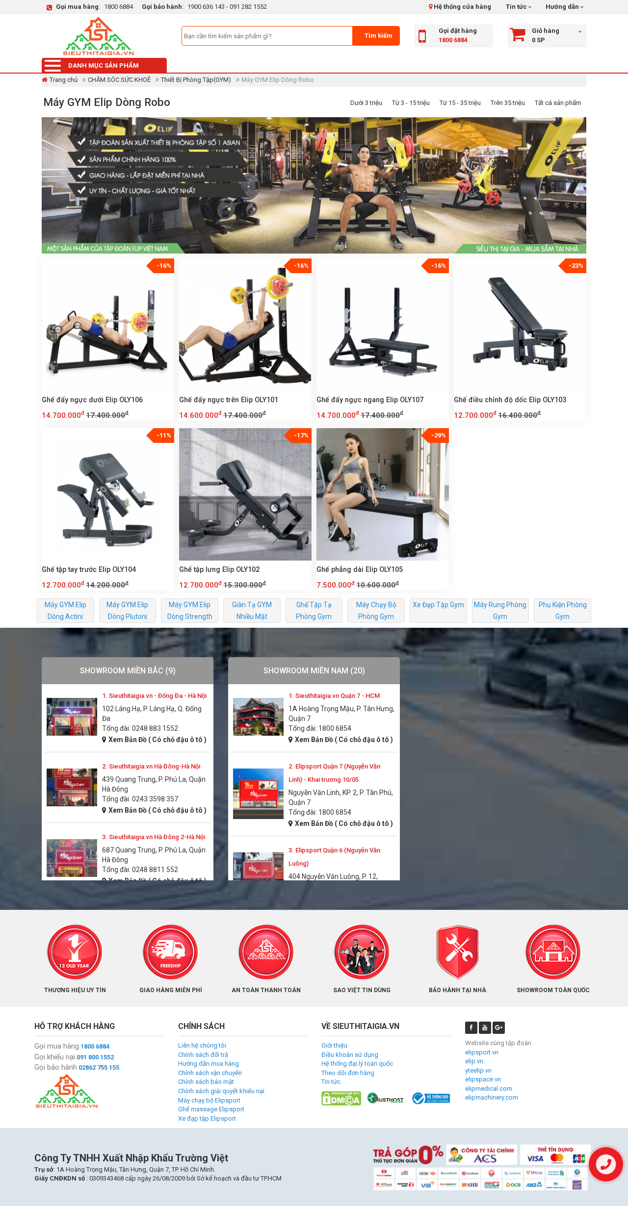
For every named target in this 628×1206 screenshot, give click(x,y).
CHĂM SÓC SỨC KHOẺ (119, 79)
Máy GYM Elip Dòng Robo (106, 102)
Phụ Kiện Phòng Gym (563, 610)
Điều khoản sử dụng (349, 1054)
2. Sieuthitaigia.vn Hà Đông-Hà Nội (151, 766)
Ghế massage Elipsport (211, 1109)
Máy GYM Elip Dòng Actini (65, 610)
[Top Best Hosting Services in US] (386, 1098)
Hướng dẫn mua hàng (208, 1063)
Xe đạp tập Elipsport (207, 1118)
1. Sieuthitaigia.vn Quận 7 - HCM (334, 695)
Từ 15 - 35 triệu (460, 102)
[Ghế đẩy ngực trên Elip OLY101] (245, 324)
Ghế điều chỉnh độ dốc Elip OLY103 (510, 400)
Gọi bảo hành (55, 1067)
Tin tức (516, 6)
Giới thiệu (334, 1045)
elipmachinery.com (491, 1097)
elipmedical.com (488, 1088)
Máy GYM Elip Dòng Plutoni (127, 610)
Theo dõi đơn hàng (347, 1073)
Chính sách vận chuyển (210, 1073)
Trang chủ (64, 79)
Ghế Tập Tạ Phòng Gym (314, 610)
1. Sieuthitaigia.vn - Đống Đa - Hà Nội (154, 695)
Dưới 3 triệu (366, 102)
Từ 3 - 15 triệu (411, 102)
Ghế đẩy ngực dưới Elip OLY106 (92, 400)
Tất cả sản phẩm (558, 102)
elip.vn (474, 1061)
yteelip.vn (478, 1070)
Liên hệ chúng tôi (202, 1045)
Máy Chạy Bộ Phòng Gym (376, 610)
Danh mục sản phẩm (103, 65)
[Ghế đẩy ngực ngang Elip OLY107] (382, 324)
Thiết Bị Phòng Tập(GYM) (196, 79)
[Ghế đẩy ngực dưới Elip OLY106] (108, 324)
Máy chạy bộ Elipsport (209, 1100)
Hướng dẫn (561, 6)
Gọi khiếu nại (54, 1056)
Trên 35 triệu (508, 102)
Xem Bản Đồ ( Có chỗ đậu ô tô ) (157, 740)
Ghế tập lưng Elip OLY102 (219, 569)
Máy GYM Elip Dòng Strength (189, 610)
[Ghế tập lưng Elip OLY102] (245, 494)
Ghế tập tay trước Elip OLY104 (89, 569)
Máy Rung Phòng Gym (500, 610)
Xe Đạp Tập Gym (438, 605)
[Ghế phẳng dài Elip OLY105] (382, 494)
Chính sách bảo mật (206, 1081)
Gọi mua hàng (56, 1046)
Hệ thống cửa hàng (461, 6)
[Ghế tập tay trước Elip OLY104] (108, 494)
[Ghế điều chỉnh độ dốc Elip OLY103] (520, 324)
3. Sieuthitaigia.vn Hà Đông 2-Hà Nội (153, 837)
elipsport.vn (481, 1052)
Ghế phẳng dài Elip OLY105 (359, 569)
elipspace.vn (483, 1079)
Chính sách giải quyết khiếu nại (221, 1091)
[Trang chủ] (98, 36)
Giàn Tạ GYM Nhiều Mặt (252, 610)
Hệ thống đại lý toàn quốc (357, 1063)
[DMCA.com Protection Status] (341, 1098)
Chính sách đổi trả (203, 1054)
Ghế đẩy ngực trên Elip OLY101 (228, 400)
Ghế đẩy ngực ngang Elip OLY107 (369, 400)
